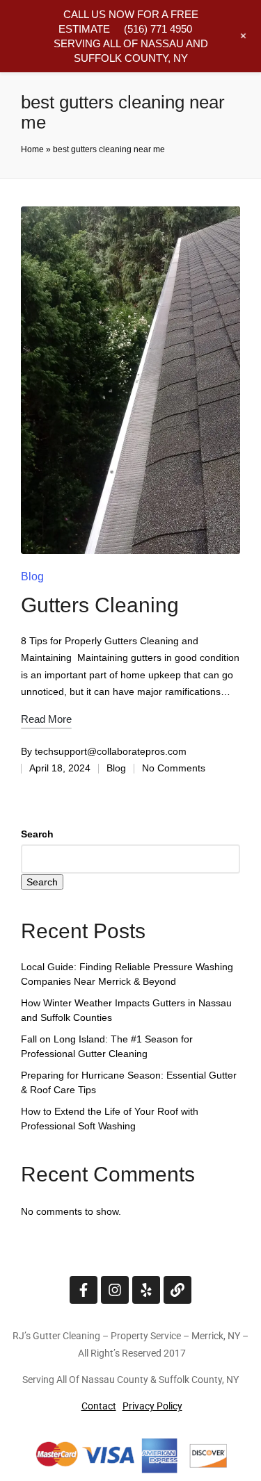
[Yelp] (146, 1290)
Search (37, 834)
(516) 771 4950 (158, 29)
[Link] (177, 1290)
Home (32, 149)
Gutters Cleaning (100, 605)
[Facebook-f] (83, 1290)
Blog (32, 576)
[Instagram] (115, 1290)
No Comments (173, 768)
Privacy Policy (152, 1406)
